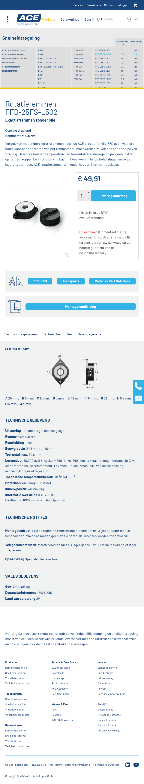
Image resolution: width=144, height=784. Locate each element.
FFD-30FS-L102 (102, 75)
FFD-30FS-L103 (102, 83)
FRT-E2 (41, 50)
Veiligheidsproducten (17, 683)
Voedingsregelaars (11, 66)
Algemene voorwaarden (106, 764)
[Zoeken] (127, 19)
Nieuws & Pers (60, 704)
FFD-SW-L (79, 70)
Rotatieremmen (9, 70)
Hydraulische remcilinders (14, 58)
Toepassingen (13, 693)
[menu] (68, 19)
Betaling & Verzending (77, 764)
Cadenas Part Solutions (112, 281)
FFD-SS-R (78, 50)
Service (78, 5)
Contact (109, 5)
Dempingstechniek (16, 667)
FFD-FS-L (78, 62)
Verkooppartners (107, 667)
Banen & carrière (107, 720)
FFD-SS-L (78, 54)
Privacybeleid (38, 764)
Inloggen (123, 5)
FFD (40, 70)
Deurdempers (8, 62)
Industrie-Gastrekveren (13, 54)
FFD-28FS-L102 (102, 62)
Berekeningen (13, 725)
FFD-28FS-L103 (102, 70)
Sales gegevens (89, 334)
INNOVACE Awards (62, 720)
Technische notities (58, 334)
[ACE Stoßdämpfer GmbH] (29, 19)
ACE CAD (40, 281)
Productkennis (60, 683)
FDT (40, 75)
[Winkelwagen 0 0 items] (135, 5)
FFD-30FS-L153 (102, 87)
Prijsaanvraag (105, 678)
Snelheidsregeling (15, 672)
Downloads (93, 5)
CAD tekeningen (61, 667)
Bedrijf (102, 704)
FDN (40, 79)
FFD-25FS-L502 (103, 54)
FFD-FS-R (78, 58)
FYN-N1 (42, 87)
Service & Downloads (64, 662)
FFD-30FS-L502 (103, 79)
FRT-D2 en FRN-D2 (47, 62)
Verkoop (102, 662)
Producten (11, 662)
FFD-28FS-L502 (103, 66)
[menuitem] (50, 19)
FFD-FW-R (79, 75)
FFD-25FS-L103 (102, 58)
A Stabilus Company (109, 714)
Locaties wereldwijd (109, 730)
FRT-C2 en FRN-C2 (47, 58)
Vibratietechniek (14, 678)
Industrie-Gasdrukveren (13, 50)
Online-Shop (105, 683)
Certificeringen (60, 693)
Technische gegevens (21, 334)
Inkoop (102, 688)
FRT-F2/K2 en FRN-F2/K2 (50, 66)
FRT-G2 (41, 54)
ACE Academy (60, 688)
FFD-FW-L (79, 79)
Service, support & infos (111, 693)
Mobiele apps (59, 678)
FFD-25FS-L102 (102, 50)
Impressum (55, 764)
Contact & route (107, 725)
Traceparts (70, 281)
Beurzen (56, 714)
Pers (54, 709)
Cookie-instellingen (16, 764)
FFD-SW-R (79, 66)
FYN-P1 (41, 83)
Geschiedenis (105, 709)
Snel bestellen (105, 672)
